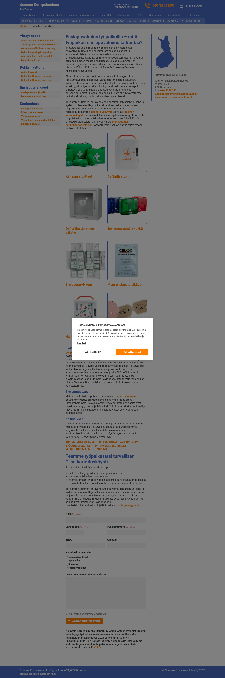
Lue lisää (81, 343)
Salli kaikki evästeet (132, 352)
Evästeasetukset (93, 352)
